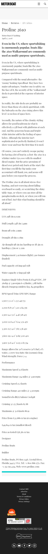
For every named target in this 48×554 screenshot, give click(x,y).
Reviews (15, 23)
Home (5, 23)
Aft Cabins (27, 23)
